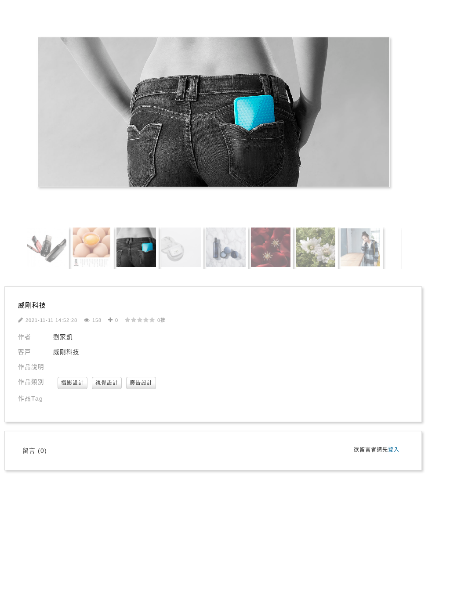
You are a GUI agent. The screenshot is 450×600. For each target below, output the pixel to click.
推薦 (207, 204)
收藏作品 (166, 204)
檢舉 (275, 204)
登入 (393, 450)
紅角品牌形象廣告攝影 (46, 18)
